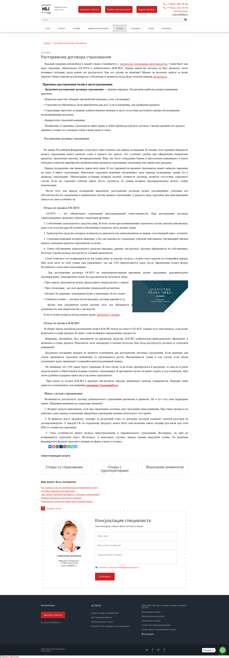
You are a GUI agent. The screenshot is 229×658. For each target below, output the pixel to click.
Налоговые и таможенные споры (159, 629)
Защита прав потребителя (104, 613)
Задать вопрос (146, 9)
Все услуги (148, 634)
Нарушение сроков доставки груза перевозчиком (67, 501)
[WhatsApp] (68, 446)
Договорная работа (101, 617)
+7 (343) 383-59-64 (177, 4)
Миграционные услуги (153, 616)
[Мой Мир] (57, 446)
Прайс (151, 28)
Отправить (105, 576)
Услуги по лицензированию (156, 625)
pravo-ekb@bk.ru (180, 14)
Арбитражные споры (102, 622)
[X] (61, 446)
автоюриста (160, 76)
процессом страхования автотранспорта (143, 63)
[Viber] (64, 446)
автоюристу (104, 314)
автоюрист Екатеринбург (102, 385)
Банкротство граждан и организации (110, 626)
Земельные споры (151, 621)
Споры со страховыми (64, 467)
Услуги (61, 28)
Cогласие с (118, 567)
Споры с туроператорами (115, 469)
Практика (135, 28)
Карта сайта (46, 650)
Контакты (166, 28)
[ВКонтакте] (50, 446)
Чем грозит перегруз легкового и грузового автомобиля (70, 494)
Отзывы (76, 28)
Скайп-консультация (119, 9)
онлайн (115, 314)
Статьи (120, 28)
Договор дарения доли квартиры (58, 491)
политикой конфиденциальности (124, 567)
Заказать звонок (89, 9)
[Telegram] (76, 446)
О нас (47, 28)
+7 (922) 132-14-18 (177, 7)
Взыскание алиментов (165, 467)
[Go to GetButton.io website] (222, 655)
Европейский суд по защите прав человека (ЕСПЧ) (164, 606)
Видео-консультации (98, 28)
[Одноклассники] (53, 446)
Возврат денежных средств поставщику (61, 497)
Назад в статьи (53, 508)
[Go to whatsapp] (222, 650)
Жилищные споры (151, 612)
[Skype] (72, 446)
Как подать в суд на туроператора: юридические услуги (69, 487)
